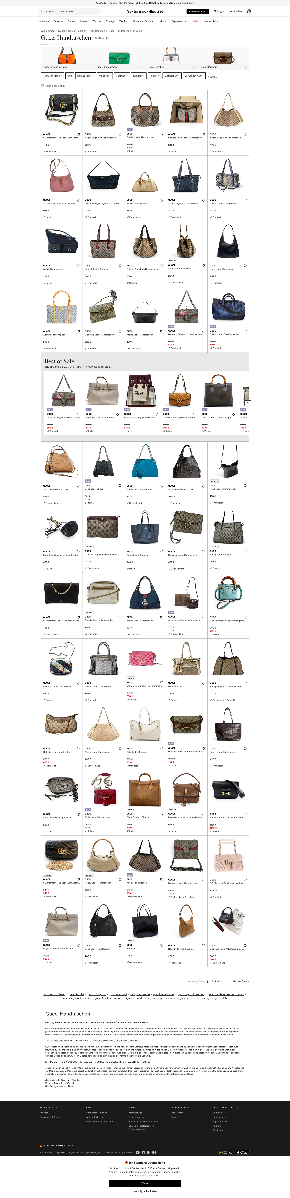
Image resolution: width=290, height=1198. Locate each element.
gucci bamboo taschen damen (226, 994)
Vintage (110, 21)
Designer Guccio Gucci (217, 1028)
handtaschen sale (146, 998)
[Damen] (78, 21)
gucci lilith (220, 998)
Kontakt (175, 1117)
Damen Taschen (77, 31)
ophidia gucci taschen (191, 994)
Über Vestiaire (210, 21)
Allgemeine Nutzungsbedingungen (84, 1152)
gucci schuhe (168, 998)
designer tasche (140, 994)
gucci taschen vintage (108, 998)
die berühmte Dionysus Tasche (62, 1080)
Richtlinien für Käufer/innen (100, 1121)
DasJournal (218, 1130)
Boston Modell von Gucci (59, 1083)
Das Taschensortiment (139, 1071)
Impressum (61, 1152)
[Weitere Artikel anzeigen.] (248, 403)
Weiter (145, 1183)
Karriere (217, 1125)
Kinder (163, 21)
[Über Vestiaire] (220, 21)
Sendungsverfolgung (96, 1112)
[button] (249, 11)
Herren (84, 21)
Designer (58, 21)
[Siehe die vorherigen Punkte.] (42, 403)
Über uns (217, 1112)
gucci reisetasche (163, 994)
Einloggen (219, 11)
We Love (97, 21)
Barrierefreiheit (47, 1152)
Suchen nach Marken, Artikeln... (60, 11)
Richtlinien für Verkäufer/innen (143, 1121)
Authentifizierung (94, 1117)
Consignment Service (50, 1117)
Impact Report (220, 1121)
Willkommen (48, 31)
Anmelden (236, 11)
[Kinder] (169, 21)
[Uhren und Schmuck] (157, 21)
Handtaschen (97, 31)
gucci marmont (118, 994)
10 (228, 981)
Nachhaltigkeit (220, 1117)
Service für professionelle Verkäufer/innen (141, 1127)
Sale (195, 21)
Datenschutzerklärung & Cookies (118, 1152)
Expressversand (179, 21)
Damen (72, 21)
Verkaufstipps (135, 1112)
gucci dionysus (97, 994)
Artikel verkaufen (197, 11)
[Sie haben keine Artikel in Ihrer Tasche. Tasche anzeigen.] (249, 11)
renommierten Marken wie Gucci (185, 1068)
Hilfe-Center (177, 1112)
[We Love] (104, 21)
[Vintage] (117, 21)
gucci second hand (53, 994)
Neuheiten (43, 21)
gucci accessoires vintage (195, 998)
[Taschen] (130, 21)
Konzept (44, 1112)
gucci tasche (76, 994)
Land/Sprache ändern (145, 1191)
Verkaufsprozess (136, 1117)
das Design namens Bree (59, 1086)
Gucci (61, 31)
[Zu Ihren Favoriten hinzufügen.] (78, 134)
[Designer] (65, 21)
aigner (128, 998)
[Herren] (90, 21)
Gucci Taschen (52, 1046)
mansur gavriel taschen (77, 998)
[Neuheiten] (51, 21)
